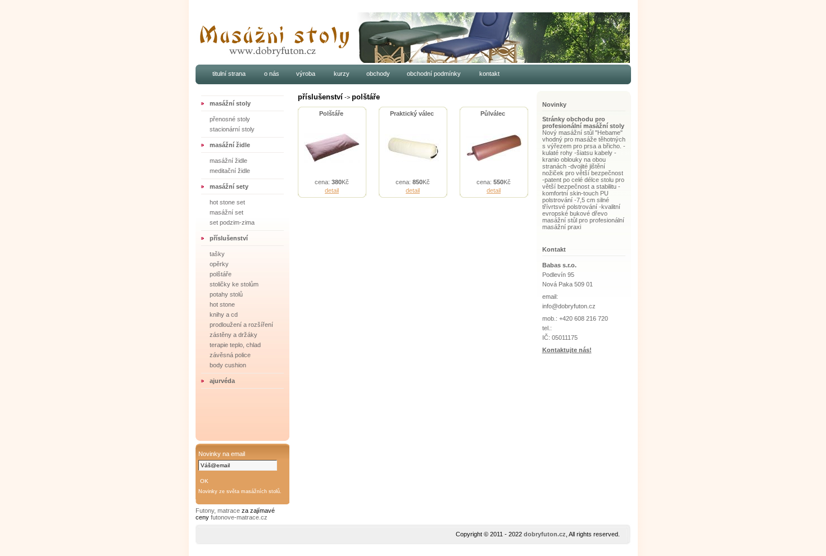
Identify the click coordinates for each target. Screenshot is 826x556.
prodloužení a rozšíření (241, 324)
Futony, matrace (219, 510)
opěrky (219, 264)
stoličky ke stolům (234, 284)
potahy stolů (226, 294)
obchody (378, 73)
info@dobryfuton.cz (569, 306)
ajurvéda (222, 380)
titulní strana (229, 73)
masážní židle (230, 145)
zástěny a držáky (233, 334)
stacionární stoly (232, 129)
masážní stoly (230, 103)
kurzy (342, 73)
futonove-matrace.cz (239, 517)
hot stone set (227, 202)
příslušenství (229, 238)
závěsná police (230, 355)
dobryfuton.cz (545, 534)
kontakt (489, 73)
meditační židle (230, 170)
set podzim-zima (232, 222)
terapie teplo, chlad (235, 344)
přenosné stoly (230, 119)
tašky (217, 253)
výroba (306, 73)
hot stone (222, 304)
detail (332, 190)
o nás (271, 73)
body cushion (228, 365)
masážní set (226, 212)
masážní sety (229, 186)
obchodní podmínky (434, 73)
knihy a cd (224, 314)
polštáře (221, 274)
